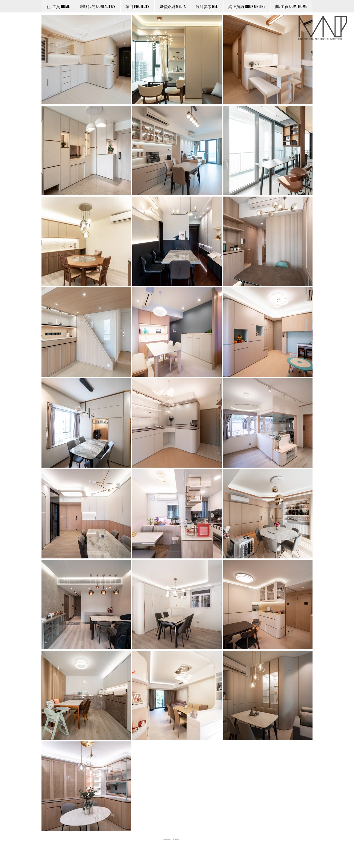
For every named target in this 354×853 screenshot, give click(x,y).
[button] (207, 6)
